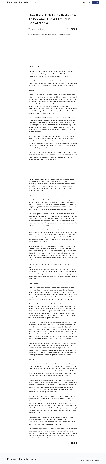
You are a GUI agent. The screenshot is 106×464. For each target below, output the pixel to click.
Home (31, 2)
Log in (88, 2)
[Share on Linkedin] (76, 29)
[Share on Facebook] (74, 29)
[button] (84, 2)
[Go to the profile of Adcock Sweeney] (29, 28)
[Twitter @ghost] (35, 459)
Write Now (95, 2)
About (37, 2)
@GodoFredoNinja (94, 460)
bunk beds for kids (42, 322)
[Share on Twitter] (72, 29)
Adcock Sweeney (36, 28)
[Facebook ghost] (32, 459)
